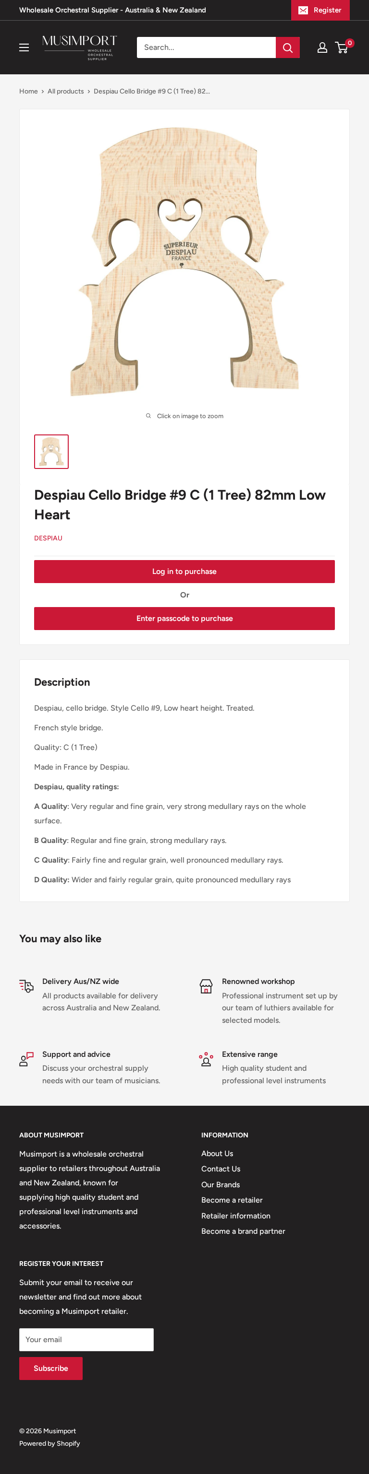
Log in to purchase (184, 571)
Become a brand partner (243, 1231)
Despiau (48, 538)
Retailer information (236, 1215)
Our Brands (220, 1184)
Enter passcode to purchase (184, 618)
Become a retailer (232, 1200)
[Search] (288, 47)
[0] (342, 47)
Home (28, 91)
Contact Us (220, 1168)
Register (327, 10)
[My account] (322, 47)
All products (66, 91)
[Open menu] (24, 47)
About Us (217, 1153)
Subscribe (51, 1368)
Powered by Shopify (49, 1443)
